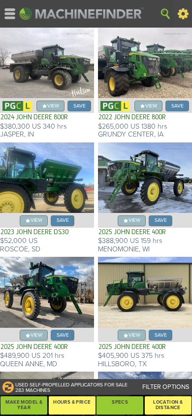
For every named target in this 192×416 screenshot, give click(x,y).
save (79, 106)
